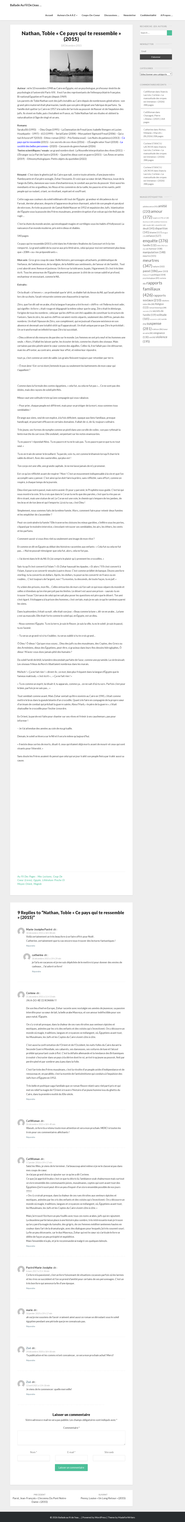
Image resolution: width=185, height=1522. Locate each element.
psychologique (151, 278)
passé (150, 271)
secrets (147, 311)
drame (156, 232)
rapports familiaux (152, 288)
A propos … (167, 15)
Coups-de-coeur (91, 15)
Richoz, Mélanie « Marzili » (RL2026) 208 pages (155, 132)
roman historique (157, 308)
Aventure (148, 222)
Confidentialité (148, 15)
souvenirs (155, 319)
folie (160, 245)
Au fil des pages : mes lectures (34, 876)
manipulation (154, 252)
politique (158, 274)
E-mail (71, 1452)
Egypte (37, 880)
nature (159, 266)
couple (150, 225)
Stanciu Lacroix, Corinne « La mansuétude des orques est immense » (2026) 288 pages (156, 98)
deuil (149, 228)
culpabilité (160, 225)
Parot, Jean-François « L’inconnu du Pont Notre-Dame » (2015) (40, 1498)
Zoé (28, 1348)
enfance (153, 235)
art (166, 218)
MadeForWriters (126, 1517)
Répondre (30, 945)
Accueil (49, 15)
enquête (155, 240)
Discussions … (111, 15)
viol (152, 337)
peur (163, 271)
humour (155, 248)
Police (147, 275)
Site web (109, 1452)
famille (150, 245)
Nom (33, 1452)
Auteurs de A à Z (66, 15)
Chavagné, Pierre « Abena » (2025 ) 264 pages (154, 118)
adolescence (150, 206)
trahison (157, 329)
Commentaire (71, 1427)
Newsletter (130, 15)
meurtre (149, 256)
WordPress (100, 1517)
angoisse (158, 218)
